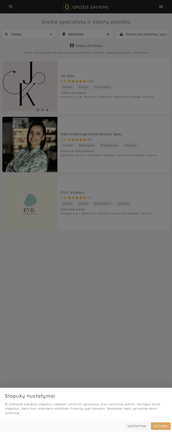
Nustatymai (137, 426)
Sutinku (161, 426)
